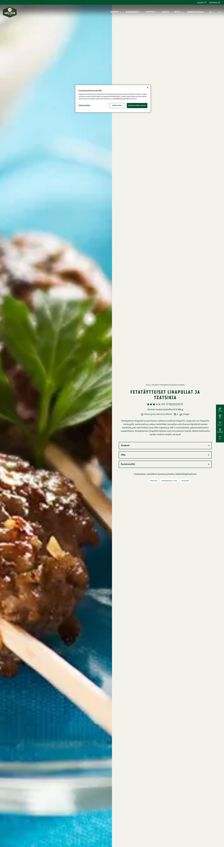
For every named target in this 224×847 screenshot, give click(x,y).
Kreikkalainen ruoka (169, 481)
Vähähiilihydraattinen (186, 474)
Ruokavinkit (132, 12)
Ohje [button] (123, 455)
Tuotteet (150, 12)
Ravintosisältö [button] (128, 464)
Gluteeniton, (140, 474)
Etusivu (148, 385)
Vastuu (165, 12)
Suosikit (200, 3)
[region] (113, 99)
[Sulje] (147, 87)
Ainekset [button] (125, 445)
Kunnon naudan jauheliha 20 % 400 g (165, 410)
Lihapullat (185, 481)
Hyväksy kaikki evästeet (137, 105)
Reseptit (114, 12)
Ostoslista (213, 3)
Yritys (177, 12)
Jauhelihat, (152, 474)
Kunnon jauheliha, (166, 474)
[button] (122, 12)
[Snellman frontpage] (10, 12)
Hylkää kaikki (117, 105)
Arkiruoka (154, 481)
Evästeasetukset (84, 105)
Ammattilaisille (195, 12)
